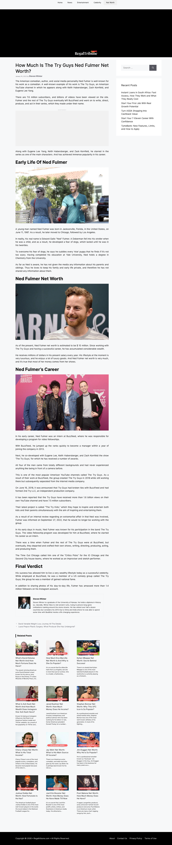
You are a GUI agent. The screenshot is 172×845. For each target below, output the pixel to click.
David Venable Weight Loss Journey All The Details (39, 624)
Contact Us (122, 838)
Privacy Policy (136, 838)
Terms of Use (151, 838)
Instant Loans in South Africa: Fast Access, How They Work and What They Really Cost (138, 95)
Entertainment (83, 2)
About (112, 838)
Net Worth (110, 2)
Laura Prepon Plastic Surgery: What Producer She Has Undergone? (46, 626)
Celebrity (97, 2)
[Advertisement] (86, 27)
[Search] (153, 68)
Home (60, 2)
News (69, 2)
